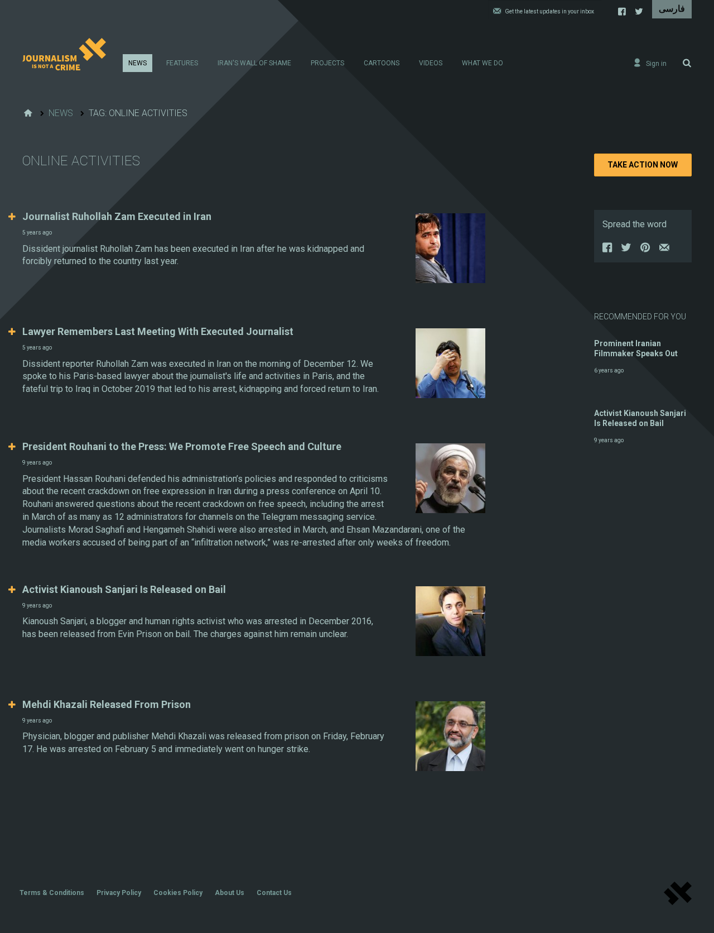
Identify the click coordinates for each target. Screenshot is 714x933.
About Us (229, 893)
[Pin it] (646, 250)
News (137, 63)
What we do (482, 63)
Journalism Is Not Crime (64, 54)
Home (27, 113)
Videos (430, 63)
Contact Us (274, 893)
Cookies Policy (177, 893)
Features (182, 63)
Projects (327, 63)
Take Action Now (642, 164)
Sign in (656, 64)
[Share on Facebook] (608, 250)
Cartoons (381, 63)
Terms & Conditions (52, 893)
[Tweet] (627, 250)
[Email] (665, 250)
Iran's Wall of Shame (254, 63)
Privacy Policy (119, 893)
